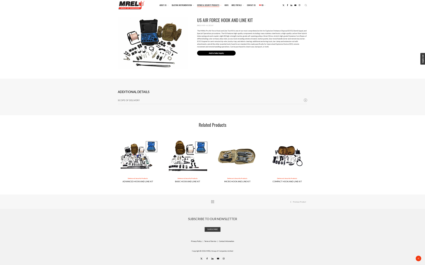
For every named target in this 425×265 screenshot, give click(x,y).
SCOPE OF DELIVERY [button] (129, 100)
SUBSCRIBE (212, 229)
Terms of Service (210, 241)
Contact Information (226, 241)
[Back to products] (212, 201)
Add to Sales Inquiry (216, 53)
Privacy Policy (196, 241)
